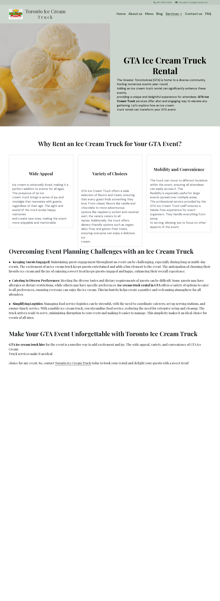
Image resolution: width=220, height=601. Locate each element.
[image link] (16, 13)
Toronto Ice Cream (45, 11)
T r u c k (39, 17)
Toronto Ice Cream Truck (73, 363)
